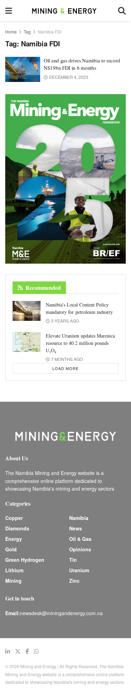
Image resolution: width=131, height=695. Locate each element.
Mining (13, 580)
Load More (65, 368)
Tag (27, 32)
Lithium (14, 570)
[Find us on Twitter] (18, 651)
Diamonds (17, 528)
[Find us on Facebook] (27, 651)
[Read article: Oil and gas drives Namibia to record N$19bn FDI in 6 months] (22, 69)
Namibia (78, 517)
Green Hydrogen (24, 559)
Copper (14, 517)
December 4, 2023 (68, 77)
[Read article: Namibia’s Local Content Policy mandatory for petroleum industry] (27, 311)
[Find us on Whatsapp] (36, 651)
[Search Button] (122, 10)
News (75, 528)
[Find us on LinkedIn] (7, 651)
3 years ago (64, 321)
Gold (11, 549)
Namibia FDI (49, 32)
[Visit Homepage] (65, 10)
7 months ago (66, 359)
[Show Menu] (8, 10)
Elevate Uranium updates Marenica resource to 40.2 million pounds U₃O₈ (80, 343)
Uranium (79, 570)
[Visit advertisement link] (65, 179)
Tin (73, 559)
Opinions (80, 549)
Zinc (74, 580)
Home (11, 32)
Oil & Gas (80, 538)
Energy (13, 538)
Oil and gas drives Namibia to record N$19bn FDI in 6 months (82, 64)
